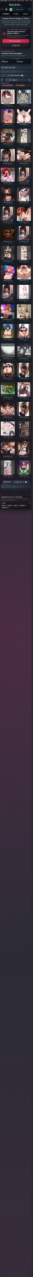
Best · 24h (17, 45)
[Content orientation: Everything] (6, 9)
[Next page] (22, 71)
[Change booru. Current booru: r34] (10, 9)
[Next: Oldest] (25, 79)
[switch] (15, 75)
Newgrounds (20, 0)
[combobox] (21, 9)
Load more (7, 482)
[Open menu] (2, 9)
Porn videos (3, 0)
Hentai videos (12, 0)
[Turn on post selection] (2, 79)
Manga (27, 0)
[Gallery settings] (29, 80)
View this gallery (15, 41)
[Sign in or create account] (30, 9)
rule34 (16, 4)
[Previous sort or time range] (7, 79)
